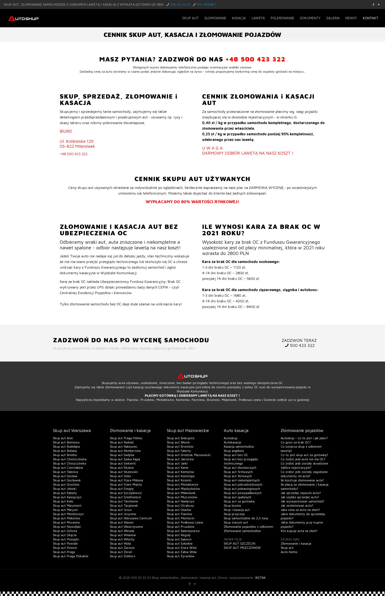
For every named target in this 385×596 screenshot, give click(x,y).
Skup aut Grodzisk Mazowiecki (189, 455)
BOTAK (260, 577)
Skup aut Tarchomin (124, 501)
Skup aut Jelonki (64, 488)
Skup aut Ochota (65, 531)
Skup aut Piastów (179, 514)
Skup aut (287, 547)
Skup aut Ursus (121, 509)
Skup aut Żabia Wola (182, 552)
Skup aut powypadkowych (242, 493)
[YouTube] (379, 4)
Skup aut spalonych (237, 497)
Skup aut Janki (177, 463)
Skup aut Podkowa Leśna (185, 522)
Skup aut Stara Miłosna (126, 480)
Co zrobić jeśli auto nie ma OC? (303, 459)
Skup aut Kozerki (179, 480)
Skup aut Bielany (65, 450)
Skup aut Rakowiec (123, 446)
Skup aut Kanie (177, 467)
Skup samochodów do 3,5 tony (246, 518)
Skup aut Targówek (124, 505)
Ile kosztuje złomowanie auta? (302, 480)
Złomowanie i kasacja (296, 543)
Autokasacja (232, 442)
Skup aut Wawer (122, 522)
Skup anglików (234, 450)
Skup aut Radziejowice (183, 531)
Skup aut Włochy (122, 539)
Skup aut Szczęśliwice (126, 493)
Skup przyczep (234, 514)
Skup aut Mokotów (66, 518)
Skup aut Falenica (65, 472)
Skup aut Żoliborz (122, 556)
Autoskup (230, 438)
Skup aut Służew (122, 467)
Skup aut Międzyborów (183, 488)
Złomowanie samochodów (242, 531)
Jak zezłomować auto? (297, 505)
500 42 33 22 (180, 4)
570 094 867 (206, 4)
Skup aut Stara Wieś (182, 547)
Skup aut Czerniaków (68, 467)
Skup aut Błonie (178, 442)
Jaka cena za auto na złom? (300, 509)
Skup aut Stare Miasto (126, 484)
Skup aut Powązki (66, 539)
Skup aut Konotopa (181, 476)
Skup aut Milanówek (181, 493)
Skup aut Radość (122, 442)
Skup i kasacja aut (237, 509)
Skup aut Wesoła (122, 531)
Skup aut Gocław (65, 476)
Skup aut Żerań (121, 552)
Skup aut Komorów (180, 472)
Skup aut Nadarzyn (180, 501)
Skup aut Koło (63, 501)
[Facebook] (374, 4)
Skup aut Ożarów (179, 509)
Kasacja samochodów (239, 446)
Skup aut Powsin (65, 547)
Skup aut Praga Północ (126, 438)
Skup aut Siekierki (123, 463)
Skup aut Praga (64, 552)
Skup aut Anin (63, 438)
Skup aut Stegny (122, 488)
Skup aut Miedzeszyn (68, 514)
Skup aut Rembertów (125, 450)
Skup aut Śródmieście (125, 497)
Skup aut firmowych (238, 472)
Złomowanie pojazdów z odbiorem (248, 526)
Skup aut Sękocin (179, 539)
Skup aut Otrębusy (180, 505)
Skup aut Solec (120, 476)
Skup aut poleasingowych (242, 488)
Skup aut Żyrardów (181, 556)
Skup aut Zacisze (122, 547)
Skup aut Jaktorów (180, 459)
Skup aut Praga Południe (70, 556)
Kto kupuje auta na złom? (299, 531)
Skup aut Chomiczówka (69, 459)
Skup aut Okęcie (65, 535)
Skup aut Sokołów (180, 543)
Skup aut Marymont (67, 505)
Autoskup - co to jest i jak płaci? (304, 438)
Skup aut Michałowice (182, 484)
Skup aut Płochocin (180, 518)
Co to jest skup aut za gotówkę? (304, 455)
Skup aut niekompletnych (242, 480)
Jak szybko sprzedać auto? (300, 497)
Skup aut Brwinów (180, 446)
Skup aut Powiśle (65, 543)
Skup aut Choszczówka (69, 463)
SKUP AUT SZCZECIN (239, 543)
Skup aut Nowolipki (67, 526)
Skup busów (232, 505)
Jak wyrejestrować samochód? (302, 501)
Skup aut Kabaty (65, 493)
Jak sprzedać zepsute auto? (301, 493)
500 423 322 (302, 345)
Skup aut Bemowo (66, 442)
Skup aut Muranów (66, 522)
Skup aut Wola (120, 543)
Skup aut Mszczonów (182, 497)
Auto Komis (289, 552)
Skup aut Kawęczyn (67, 497)
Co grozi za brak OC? (296, 442)
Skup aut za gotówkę (239, 501)
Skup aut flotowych (238, 476)
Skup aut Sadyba (122, 455)
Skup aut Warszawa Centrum (131, 518)
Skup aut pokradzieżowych (243, 484)
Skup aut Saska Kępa (125, 459)
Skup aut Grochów (66, 484)
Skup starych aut (236, 522)
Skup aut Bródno (65, 455)
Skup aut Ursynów (123, 514)
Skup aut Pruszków (181, 526)
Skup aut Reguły (179, 535)
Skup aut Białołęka (66, 446)
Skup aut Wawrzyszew (126, 526)
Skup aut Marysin (65, 509)
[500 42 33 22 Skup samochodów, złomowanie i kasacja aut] (23, 18)
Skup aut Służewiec (124, 472)
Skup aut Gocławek (67, 480)
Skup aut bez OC (236, 455)
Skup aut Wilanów (123, 535)
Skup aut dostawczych (240, 467)
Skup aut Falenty (179, 450)
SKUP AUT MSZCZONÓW (242, 547)
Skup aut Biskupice (181, 438)
